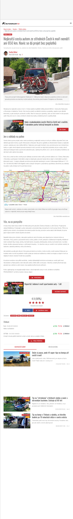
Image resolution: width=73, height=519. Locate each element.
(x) (56, 326)
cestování (13, 315)
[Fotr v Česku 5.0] (17, 404)
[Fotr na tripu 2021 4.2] (17, 359)
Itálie (19, 315)
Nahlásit (66, 326)
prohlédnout (37, 277)
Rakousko (24, 315)
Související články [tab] (20, 347)
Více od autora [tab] (53, 347)
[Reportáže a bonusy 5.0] (14, 288)
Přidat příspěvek (37, 341)
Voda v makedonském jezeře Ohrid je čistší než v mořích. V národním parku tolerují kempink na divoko (46, 123)
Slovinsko (31, 315)
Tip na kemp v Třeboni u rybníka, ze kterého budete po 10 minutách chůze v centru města (49, 416)
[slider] (36, 302)
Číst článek (63, 129)
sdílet (28, 310)
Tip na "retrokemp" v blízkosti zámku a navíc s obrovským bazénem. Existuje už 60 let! (50, 399)
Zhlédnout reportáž (60, 291)
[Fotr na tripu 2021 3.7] (14, 126)
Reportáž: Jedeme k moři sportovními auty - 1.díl (43, 284)
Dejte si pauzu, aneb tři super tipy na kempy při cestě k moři (50, 354)
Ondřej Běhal (13, 52)
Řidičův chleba (22, 29)
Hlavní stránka (7, 29)
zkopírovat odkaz (43, 310)
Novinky (15, 29)
